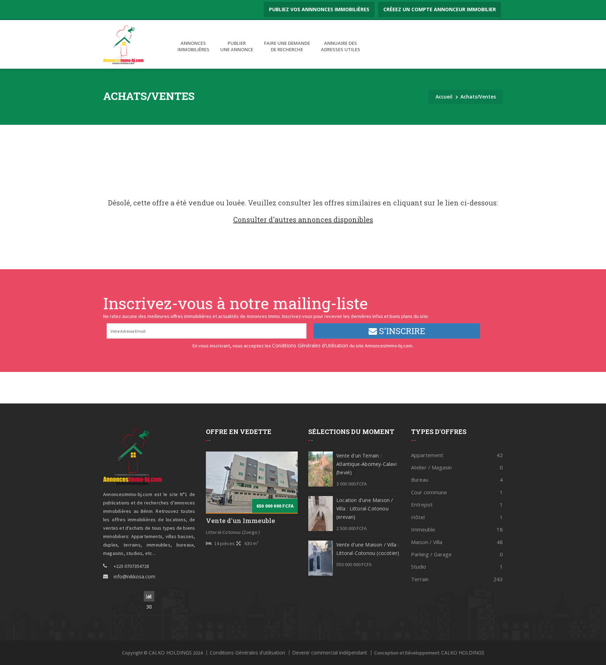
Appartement (457, 455)
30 (149, 596)
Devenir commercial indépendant (329, 652)
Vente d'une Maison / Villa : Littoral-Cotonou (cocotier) (367, 548)
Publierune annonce (236, 46)
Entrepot (457, 504)
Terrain (457, 579)
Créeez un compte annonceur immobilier (439, 9)
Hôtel (457, 517)
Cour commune (457, 492)
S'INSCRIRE (401, 331)
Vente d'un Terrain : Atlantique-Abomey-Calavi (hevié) (366, 464)
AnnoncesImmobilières (193, 46)
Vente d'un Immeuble (240, 521)
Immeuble (457, 529)
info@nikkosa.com (134, 576)
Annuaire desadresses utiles (340, 46)
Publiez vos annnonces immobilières (319, 9)
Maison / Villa (457, 541)
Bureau (457, 479)
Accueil (444, 96)
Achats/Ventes (478, 96)
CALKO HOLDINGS (170, 652)
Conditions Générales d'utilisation (247, 652)
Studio (457, 566)
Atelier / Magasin (457, 467)
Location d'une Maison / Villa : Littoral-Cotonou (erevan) (364, 508)
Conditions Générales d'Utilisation (310, 345)
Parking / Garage (457, 554)
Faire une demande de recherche (287, 46)
